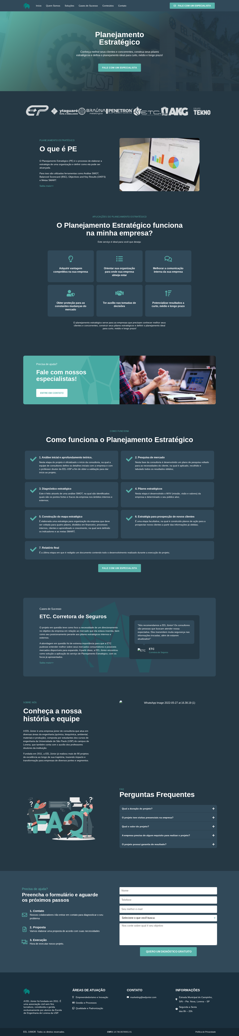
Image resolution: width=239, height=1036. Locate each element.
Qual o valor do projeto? (135, 826)
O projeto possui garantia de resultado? (144, 844)
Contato (122, 5)
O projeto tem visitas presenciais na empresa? (147, 817)
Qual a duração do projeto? (137, 808)
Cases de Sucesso (88, 5)
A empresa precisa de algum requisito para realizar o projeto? (156, 835)
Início (38, 5)
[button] (168, 809)
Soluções (69, 5)
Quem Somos (53, 5)
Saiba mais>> (46, 186)
